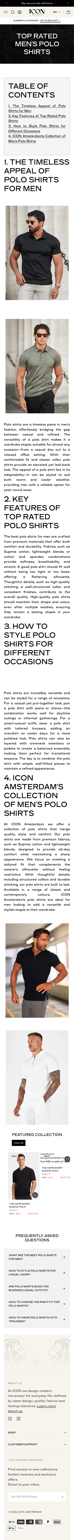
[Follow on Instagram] (19, 1419)
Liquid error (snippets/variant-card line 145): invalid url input (55, 1158)
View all (18, 1143)
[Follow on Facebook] (10, 1419)
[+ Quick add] (35, 1195)
